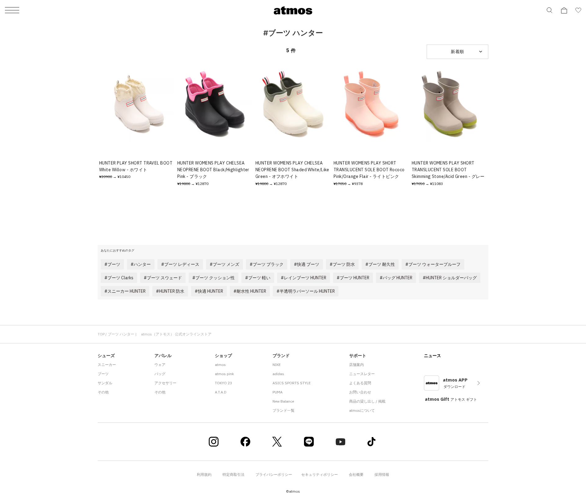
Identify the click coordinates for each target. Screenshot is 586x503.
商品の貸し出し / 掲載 (367, 401)
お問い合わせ (360, 392)
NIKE (277, 364)
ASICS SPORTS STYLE (292, 383)
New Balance (283, 401)
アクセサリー (165, 383)
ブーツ (103, 373)
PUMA (278, 392)
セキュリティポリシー (319, 474)
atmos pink (224, 373)
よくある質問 (360, 383)
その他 (103, 392)
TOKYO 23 (223, 383)
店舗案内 (356, 364)
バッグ (159, 373)
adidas (278, 373)
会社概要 (356, 474)
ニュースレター (362, 373)
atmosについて (362, 410)
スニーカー (107, 364)
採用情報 (381, 474)
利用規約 (204, 474)
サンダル (105, 383)
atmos (220, 364)
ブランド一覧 (284, 410)
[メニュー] (12, 10)
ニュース (432, 355)
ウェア (159, 364)
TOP (101, 334)
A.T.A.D (220, 392)
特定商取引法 (233, 474)
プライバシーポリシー (273, 474)
